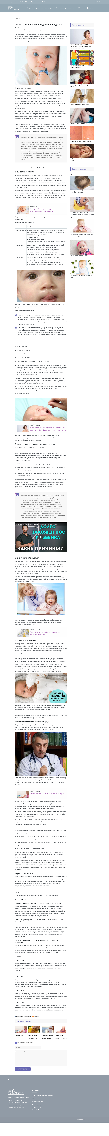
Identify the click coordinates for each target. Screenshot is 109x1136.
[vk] (97, 2)
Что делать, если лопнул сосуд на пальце (82, 141)
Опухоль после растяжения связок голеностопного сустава (61, 1037)
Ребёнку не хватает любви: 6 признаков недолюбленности (33, 1037)
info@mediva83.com (43, 1)
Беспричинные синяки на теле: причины (82, 123)
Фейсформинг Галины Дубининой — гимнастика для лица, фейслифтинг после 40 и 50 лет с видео (81, 46)
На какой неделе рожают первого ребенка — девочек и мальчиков (48, 1037)
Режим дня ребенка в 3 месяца (79, 255)
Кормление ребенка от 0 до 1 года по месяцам (47, 793)
